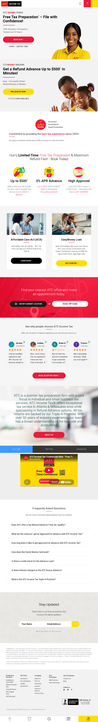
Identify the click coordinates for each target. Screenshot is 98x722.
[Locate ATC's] (87, 3)
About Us (49, 435)
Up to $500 (42, 186)
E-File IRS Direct (11, 689)
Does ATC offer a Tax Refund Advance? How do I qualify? (38, 525)
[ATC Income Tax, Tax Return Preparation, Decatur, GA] (77, 702)
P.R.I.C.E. (37, 681)
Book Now (18, 40)
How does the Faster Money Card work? (30, 552)
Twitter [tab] (49, 449)
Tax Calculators (25, 681)
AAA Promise (53, 680)
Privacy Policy (39, 693)
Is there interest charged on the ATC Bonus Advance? (36, 570)
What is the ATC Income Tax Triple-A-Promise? (33, 579)
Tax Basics (24, 678)
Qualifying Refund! (50, 192)
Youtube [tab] (16, 449)
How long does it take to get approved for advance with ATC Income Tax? (46, 543)
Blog (64, 681)
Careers (37, 686)
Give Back (38, 683)
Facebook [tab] (81, 449)
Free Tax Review (54, 683)
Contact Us (67, 678)
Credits (22, 683)
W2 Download (10, 696)
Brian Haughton (63, 343)
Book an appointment (48, 376)
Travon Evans (85, 343)
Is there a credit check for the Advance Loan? (32, 561)
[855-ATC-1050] (80, 3)
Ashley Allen (41, 343)
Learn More (26, 261)
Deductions (24, 686)
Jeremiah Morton (20, 343)
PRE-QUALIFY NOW (18, 92)
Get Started (71, 263)
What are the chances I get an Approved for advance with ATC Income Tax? (46, 534)
